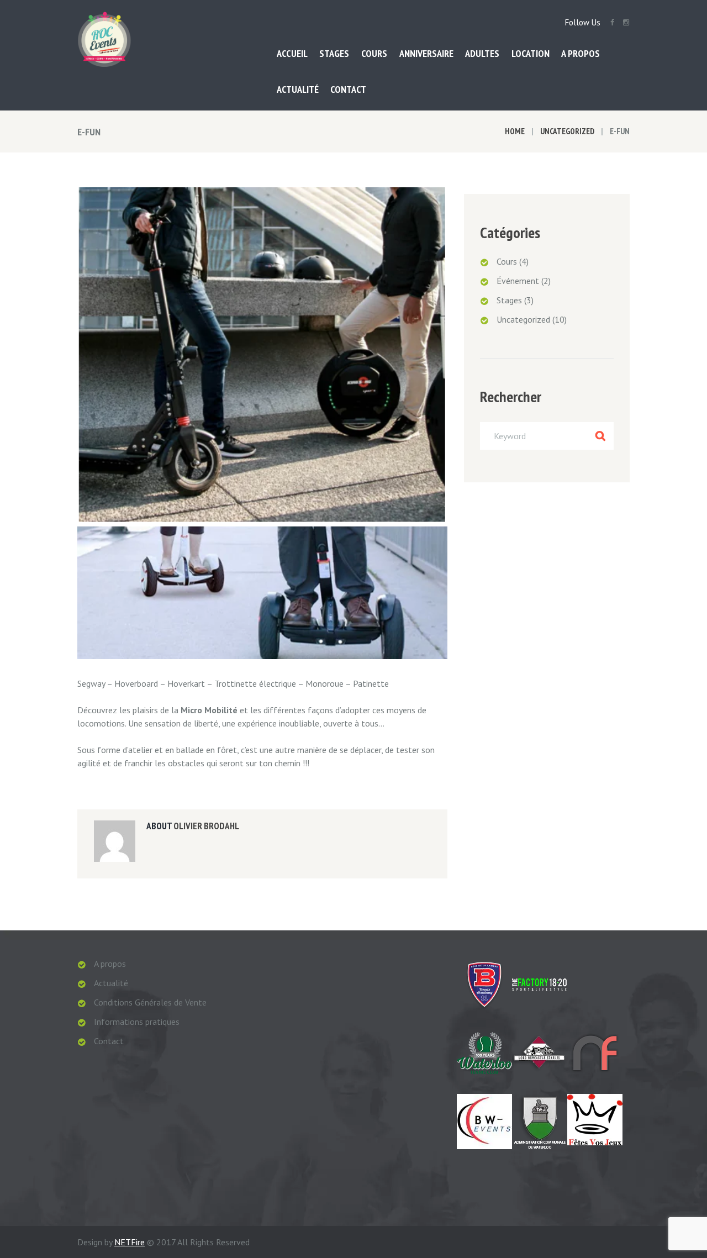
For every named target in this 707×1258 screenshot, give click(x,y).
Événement (518, 280)
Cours (507, 261)
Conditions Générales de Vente (150, 1002)
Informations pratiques (137, 1021)
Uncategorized (567, 131)
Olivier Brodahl (206, 826)
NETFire (129, 1242)
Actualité (111, 982)
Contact (109, 1040)
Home (515, 131)
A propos (110, 963)
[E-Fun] (262, 423)
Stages (509, 300)
